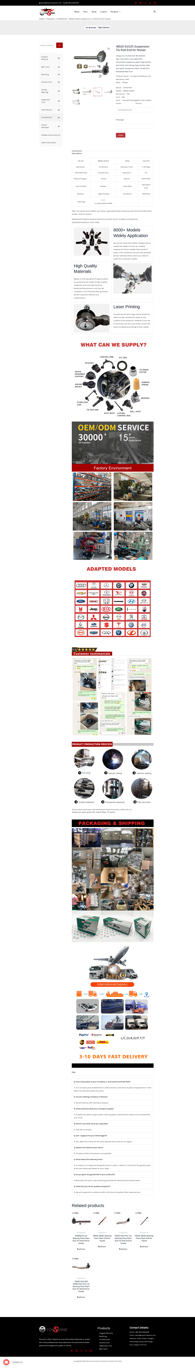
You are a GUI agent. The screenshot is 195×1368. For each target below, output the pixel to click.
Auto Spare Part (136, 59)
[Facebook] (141, 3)
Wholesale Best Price (124, 72)
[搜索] (59, 45)
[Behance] (150, 3)
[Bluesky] (155, 3)
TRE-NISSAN (103, 27)
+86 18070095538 (72, 3)
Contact (103, 11)
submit (120, 135)
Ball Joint (103, 1349)
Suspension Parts (132, 68)
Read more (81, 1249)
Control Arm (104, 1342)
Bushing (103, 1336)
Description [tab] (77, 153)
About (93, 11)
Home (76, 11)
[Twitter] (136, 3)
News (85, 11)
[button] (119, 11)
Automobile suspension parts (128, 62)
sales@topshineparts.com (52, 3)
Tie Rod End (91, 27)
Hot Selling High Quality (135, 65)
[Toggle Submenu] (59, 58)
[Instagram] (145, 3)
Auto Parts (124, 59)
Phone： (139, 103)
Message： (121, 120)
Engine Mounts (106, 1333)
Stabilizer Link (105, 1346)
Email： (119, 103)
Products (114, 11)
